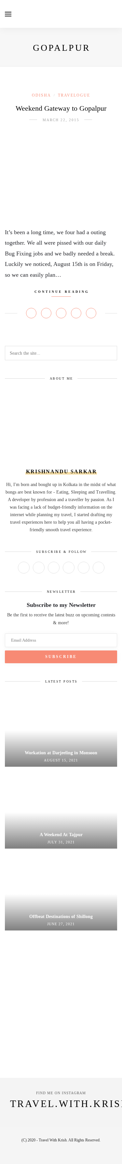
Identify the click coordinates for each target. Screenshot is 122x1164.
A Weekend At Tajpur (61, 834)
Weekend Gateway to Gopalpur (61, 108)
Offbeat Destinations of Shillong (61, 916)
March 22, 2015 (61, 120)
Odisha (41, 95)
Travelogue (74, 95)
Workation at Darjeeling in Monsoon (61, 752)
